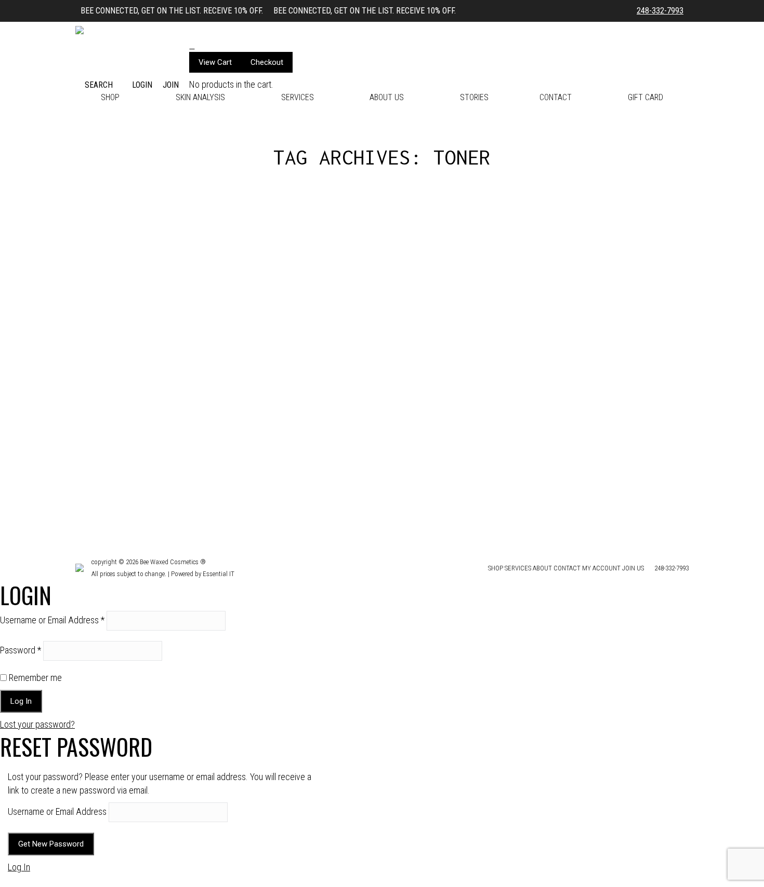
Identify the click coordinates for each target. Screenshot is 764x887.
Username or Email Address (52, 620)
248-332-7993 (660, 11)
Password (20, 650)
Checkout (267, 62)
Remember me (34, 677)
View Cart (215, 62)
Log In (19, 867)
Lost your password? (37, 724)
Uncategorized (107, 465)
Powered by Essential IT (202, 574)
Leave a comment (236, 465)
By (147, 465)
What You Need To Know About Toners (173, 449)
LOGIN (142, 85)
